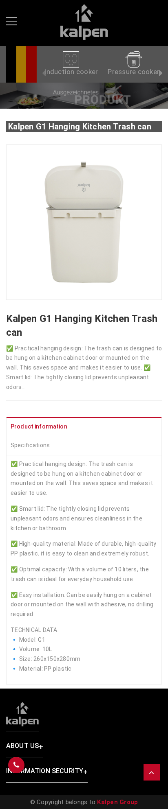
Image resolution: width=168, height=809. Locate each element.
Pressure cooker (133, 72)
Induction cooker (71, 72)
